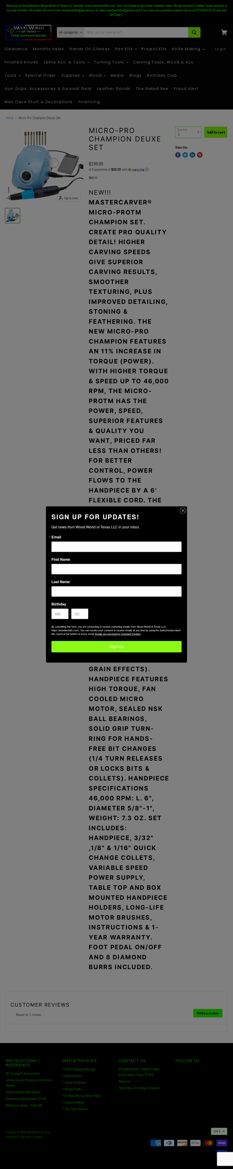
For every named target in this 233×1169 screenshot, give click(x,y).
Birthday (58, 604)
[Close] (183, 510)
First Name (60, 559)
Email (56, 537)
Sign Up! (116, 647)
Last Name (60, 582)
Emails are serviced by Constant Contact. (118, 634)
